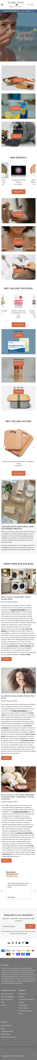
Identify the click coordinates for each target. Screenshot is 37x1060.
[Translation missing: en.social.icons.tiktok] (19, 943)
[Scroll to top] (33, 1055)
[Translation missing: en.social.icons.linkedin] (9, 943)
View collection (18, 192)
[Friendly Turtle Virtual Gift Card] (18, 170)
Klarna (3, 1028)
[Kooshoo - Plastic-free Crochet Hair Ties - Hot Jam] (18, 301)
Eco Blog (21, 1002)
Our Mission (22, 994)
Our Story (21, 996)
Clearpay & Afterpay (7, 1031)
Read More (6, 659)
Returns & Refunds (7, 999)
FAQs (2, 1002)
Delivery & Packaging (7, 996)
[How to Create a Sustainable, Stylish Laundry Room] (18, 581)
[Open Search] (29, 5)
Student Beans (5, 1034)
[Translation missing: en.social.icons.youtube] (27, 943)
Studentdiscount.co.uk (8, 1037)
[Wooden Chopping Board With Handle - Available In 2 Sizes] (18, 443)
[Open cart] (32, 4)
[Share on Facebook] (16, 943)
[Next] (33, 175)
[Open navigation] (2, 4)
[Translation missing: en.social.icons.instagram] (13, 943)
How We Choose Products (26, 999)
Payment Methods (6, 1025)
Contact (3, 1005)
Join (30, 926)
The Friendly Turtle (18, 1056)
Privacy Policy (22, 1005)
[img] (19, 874)
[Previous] (3, 175)
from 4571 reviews (12, 876)
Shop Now (18, 214)
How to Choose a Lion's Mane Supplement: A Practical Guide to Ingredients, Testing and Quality (18, 797)
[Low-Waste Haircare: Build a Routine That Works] (18, 680)
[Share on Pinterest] (23, 943)
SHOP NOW (18, 80)
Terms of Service (23, 1008)
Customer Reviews (7, 994)
